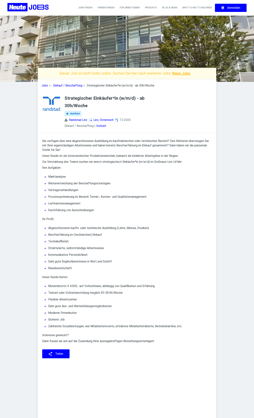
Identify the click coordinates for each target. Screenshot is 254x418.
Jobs (44, 85)
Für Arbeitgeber (130, 7)
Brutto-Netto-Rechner (197, 7)
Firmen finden (106, 7)
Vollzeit (101, 126)
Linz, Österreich (103, 120)
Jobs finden (85, 7)
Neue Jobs (181, 73)
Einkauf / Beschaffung (67, 85)
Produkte (151, 7)
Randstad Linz (78, 120)
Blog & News (169, 7)
